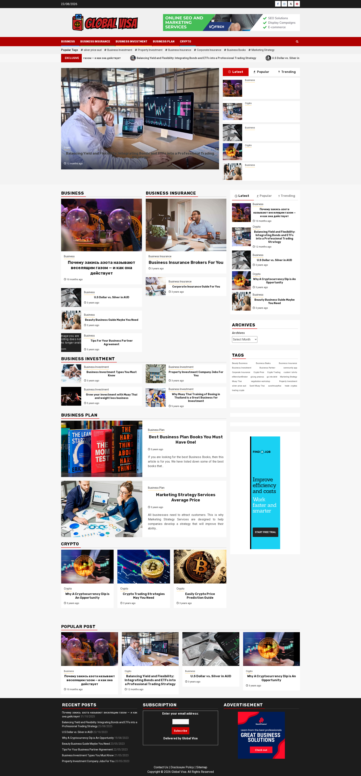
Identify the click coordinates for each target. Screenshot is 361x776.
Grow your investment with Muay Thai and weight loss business (111, 396)
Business (68, 41)
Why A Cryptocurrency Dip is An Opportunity (270, 152)
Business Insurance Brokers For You (186, 262)
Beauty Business (239, 363)
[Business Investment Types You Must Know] (71, 373)
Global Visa (190, 738)
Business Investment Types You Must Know (111, 374)
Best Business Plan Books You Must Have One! (186, 439)
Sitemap (201, 767)
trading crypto (238, 390)
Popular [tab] (262, 72)
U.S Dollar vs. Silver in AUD (252, 58)
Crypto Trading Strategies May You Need (144, 596)
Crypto (185, 41)
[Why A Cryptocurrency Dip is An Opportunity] (232, 151)
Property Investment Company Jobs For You (196, 374)
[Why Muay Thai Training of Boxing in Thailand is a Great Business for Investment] (156, 397)
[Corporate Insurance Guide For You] (156, 286)
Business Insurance (95, 41)
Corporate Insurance (209, 49)
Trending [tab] (288, 72)
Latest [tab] (237, 72)
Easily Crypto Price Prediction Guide (200, 596)
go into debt (272, 376)
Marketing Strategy (263, 49)
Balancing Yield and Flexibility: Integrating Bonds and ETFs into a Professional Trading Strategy (160, 58)
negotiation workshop (260, 381)
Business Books (236, 49)
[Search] (297, 41)
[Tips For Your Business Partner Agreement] (71, 342)
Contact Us (161, 767)
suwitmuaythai (274, 385)
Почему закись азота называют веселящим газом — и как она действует (270, 88)
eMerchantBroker (240, 376)
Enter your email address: (180, 726)
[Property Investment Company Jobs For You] (156, 373)
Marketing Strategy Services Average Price (185, 497)
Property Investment (150, 49)
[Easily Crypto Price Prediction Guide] (200, 567)
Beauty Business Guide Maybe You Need (270, 171)
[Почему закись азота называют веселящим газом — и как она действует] (232, 88)
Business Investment (131, 41)
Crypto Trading (274, 372)
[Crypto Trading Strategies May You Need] (144, 567)
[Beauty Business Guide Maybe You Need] (232, 171)
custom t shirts (290, 372)
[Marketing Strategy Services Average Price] (101, 509)
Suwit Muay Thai (257, 385)
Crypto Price (258, 372)
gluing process (257, 376)
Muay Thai (237, 381)
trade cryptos (291, 385)
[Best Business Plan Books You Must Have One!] (101, 449)
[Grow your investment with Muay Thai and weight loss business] (71, 396)
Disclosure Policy (182, 767)
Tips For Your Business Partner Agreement (111, 342)
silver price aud (93, 49)
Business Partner (267, 367)
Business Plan (163, 41)
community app (290, 367)
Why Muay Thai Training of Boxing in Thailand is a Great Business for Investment (196, 398)
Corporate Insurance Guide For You (196, 286)
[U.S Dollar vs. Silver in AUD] (232, 132)
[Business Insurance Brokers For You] (186, 225)
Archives (238, 332)
